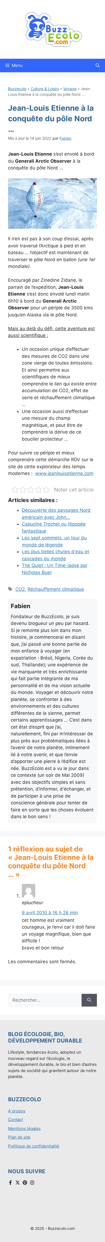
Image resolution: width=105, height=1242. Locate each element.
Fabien (65, 138)
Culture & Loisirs (45, 88)
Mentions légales (24, 1128)
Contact (15, 1119)
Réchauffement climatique (55, 589)
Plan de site (19, 1137)
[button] (97, 65)
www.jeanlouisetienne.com (64, 473)
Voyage (69, 88)
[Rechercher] (89, 1000)
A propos (16, 1110)
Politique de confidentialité (33, 1146)
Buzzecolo (17, 88)
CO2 (20, 589)
